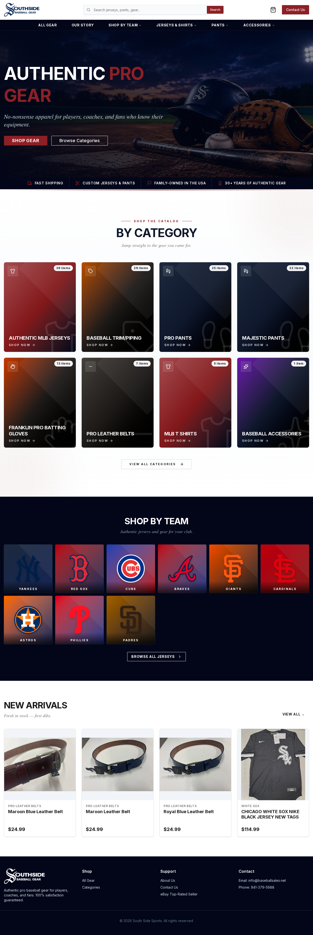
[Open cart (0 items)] (273, 10)
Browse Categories (79, 140)
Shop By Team (123, 25)
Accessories (257, 25)
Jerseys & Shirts (174, 25)
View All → (293, 714)
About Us (167, 880)
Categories (91, 887)
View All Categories (152, 464)
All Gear (47, 25)
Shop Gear (25, 140)
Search (215, 9)
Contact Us (295, 10)
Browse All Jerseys (153, 656)
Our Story (83, 25)
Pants (218, 25)
